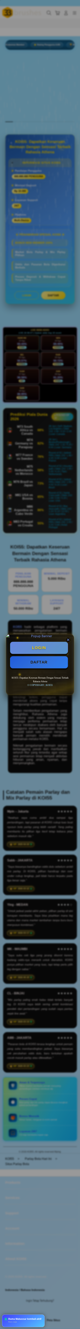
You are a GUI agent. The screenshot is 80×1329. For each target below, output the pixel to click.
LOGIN (39, 648)
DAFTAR (39, 662)
